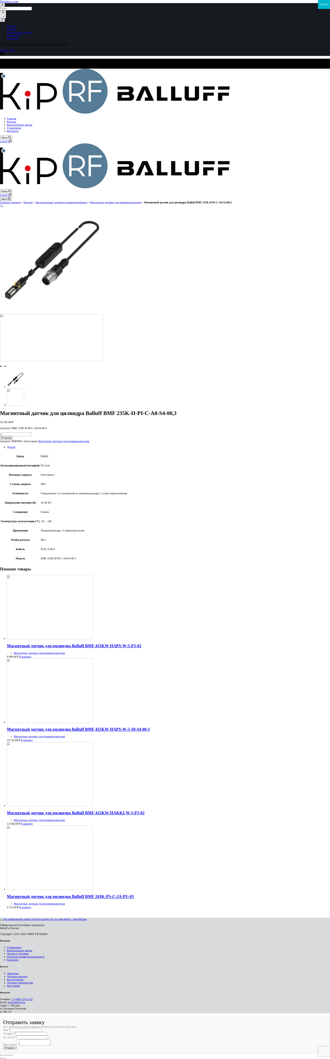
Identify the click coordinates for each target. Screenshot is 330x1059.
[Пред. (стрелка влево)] (1, 1058)
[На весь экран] (8, 1055)
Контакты (12, 959)
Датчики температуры (20, 982)
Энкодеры (13, 973)
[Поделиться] (4, 1055)
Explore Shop (7, 50)
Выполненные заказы (19, 950)
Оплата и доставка (18, 953)
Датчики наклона (17, 976)
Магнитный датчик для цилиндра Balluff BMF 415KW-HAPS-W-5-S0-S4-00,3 (78, 729)
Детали (11, 447)
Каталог (28, 202)
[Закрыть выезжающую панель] (2, 20)
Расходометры (15, 979)
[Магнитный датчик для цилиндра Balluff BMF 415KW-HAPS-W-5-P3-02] (50, 638)
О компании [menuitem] (14, 35)
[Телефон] (1, 54)
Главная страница (10, 202)
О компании (14, 947)
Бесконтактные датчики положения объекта (61, 202)
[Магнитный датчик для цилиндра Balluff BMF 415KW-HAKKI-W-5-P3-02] (50, 805)
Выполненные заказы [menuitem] (19, 32)
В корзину (6, 438)
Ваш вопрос (11, 1044)
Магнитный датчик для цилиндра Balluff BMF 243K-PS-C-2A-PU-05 (70, 896)
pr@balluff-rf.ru (16, 1002)
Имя (6, 1030)
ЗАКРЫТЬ (324, 4)
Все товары (13, 985)
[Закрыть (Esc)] (1, 1055)
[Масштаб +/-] (11, 1055)
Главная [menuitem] (11, 26)
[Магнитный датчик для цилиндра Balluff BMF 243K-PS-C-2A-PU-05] (50, 889)
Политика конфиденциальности (26, 956)
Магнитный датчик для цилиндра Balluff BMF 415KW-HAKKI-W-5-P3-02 (76, 813)
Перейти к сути (9, 1)
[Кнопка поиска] (3, 14)
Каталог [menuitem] (11, 29)
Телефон (9, 1033)
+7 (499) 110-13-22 (22, 999)
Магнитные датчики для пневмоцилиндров (115, 202)
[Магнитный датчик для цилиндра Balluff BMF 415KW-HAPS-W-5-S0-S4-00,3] (50, 722)
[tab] (168, 447)
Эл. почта (9, 1037)
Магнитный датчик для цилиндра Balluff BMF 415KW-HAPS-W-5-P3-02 (74, 645)
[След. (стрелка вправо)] (4, 1058)
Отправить (9, 1048)
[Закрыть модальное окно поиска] (2, 5)
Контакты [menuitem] (12, 38)
